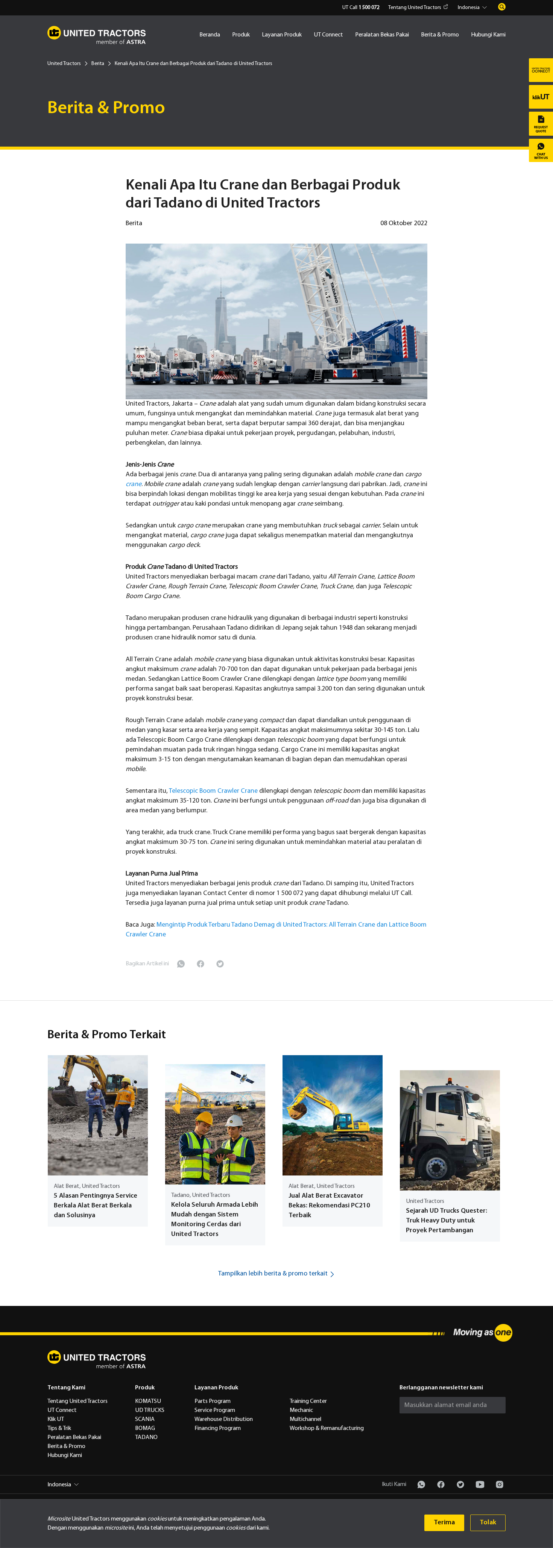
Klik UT (55, 1419)
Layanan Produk (282, 35)
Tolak (488, 1522)
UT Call (360, 8)
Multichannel (305, 1419)
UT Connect (328, 35)
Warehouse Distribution (223, 1419)
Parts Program (212, 1401)
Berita (97, 64)
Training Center (308, 1401)
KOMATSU (148, 1401)
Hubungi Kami (488, 35)
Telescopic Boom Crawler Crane (213, 791)
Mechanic (301, 1410)
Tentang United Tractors (414, 8)
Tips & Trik (59, 1428)
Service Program (214, 1410)
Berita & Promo (440, 35)
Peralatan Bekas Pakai (382, 35)
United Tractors (64, 64)
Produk (241, 35)
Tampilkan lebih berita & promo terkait (273, 1273)
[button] (473, 8)
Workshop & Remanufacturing (327, 1428)
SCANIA (145, 1419)
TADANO (146, 1437)
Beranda (209, 35)
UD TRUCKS (149, 1410)
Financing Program (217, 1428)
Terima (444, 1522)
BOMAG (145, 1428)
